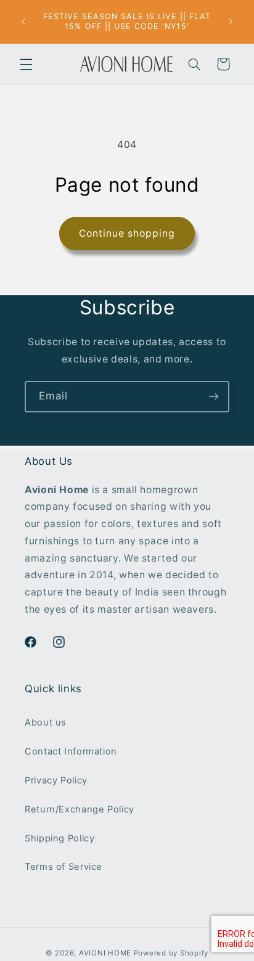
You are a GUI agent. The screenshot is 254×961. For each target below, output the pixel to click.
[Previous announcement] (23, 21)
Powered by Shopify (171, 953)
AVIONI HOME (105, 953)
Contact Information (71, 751)
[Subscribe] (214, 396)
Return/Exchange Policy (79, 809)
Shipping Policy (59, 838)
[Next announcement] (230, 21)
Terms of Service (63, 866)
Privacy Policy (56, 780)
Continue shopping (127, 233)
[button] (26, 64)
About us (46, 722)
